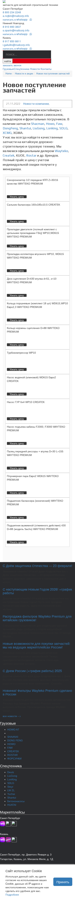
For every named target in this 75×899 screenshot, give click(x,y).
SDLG (63, 128)
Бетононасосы (16, 801)
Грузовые (8, 69)
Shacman (37, 124)
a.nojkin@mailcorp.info (16, 16)
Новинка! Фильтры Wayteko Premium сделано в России (37, 692)
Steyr (10, 786)
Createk (8, 155)
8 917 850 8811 (12, 41)
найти (7, 61)
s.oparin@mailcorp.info (16, 30)
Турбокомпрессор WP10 (21, 352)
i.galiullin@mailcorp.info (16, 45)
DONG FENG (15, 740)
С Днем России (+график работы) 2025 (32, 670)
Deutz (10, 772)
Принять (62, 881)
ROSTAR (12, 754)
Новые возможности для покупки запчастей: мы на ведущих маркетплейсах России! (36, 645)
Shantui (25, 128)
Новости (35, 69)
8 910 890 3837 (12, 26)
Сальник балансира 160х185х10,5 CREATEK (33, 204)
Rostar (31, 155)
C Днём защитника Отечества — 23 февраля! (37, 565)
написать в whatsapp (16, 19)
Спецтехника (21, 69)
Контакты (46, 69)
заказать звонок (12, 65)
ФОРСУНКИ (14, 758)
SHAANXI (12, 736)
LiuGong (39, 128)
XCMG (7, 133)
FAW (10, 747)
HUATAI (11, 804)
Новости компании (36, 103)
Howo (50, 124)
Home (8, 73)
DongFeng (10, 128)
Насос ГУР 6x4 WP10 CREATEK (26, 402)
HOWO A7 (13, 729)
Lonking (52, 128)
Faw (59, 124)
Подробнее (12, 894)
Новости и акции (24, 73)
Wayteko (61, 151)
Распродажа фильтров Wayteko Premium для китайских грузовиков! (37, 618)
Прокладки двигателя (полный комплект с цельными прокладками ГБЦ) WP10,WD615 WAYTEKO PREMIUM (33, 233)
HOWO (11, 744)
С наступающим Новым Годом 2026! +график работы (37, 591)
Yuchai (11, 793)
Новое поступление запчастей (53, 73)
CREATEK (13, 751)
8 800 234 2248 (12, 12)
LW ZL (11, 790)
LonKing (12, 779)
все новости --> (12, 716)
